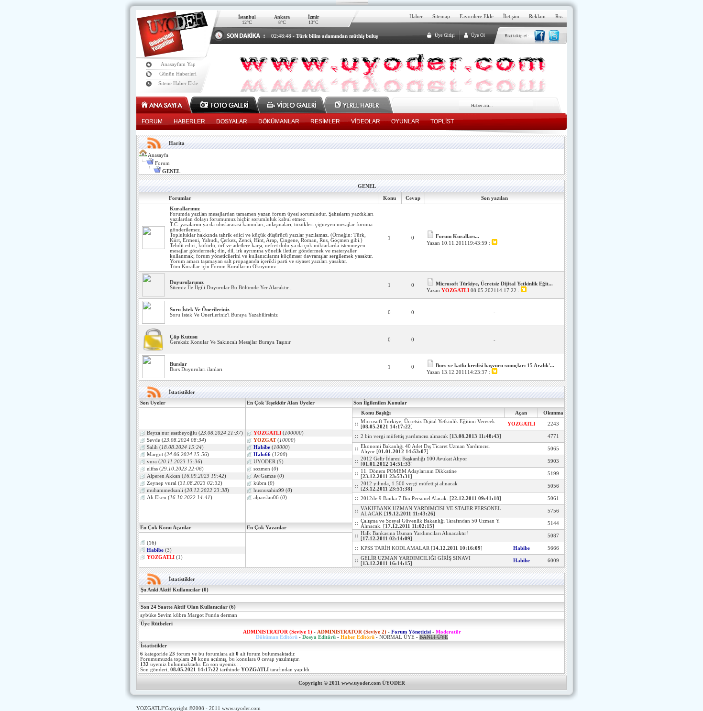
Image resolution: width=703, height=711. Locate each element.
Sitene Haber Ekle (178, 83)
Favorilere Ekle (477, 16)
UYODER (264, 461)
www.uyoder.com (241, 708)
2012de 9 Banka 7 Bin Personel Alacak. (404, 498)
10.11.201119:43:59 (465, 243)
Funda (212, 615)
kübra (259, 483)
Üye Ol (478, 35)
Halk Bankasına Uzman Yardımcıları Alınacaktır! (414, 533)
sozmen (261, 468)
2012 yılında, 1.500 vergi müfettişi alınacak (409, 483)
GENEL (367, 186)
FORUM (152, 121)
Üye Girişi (445, 35)
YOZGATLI (149, 708)
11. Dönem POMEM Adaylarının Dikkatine (409, 471)
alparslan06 (266, 497)
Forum (162, 163)
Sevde (153, 440)
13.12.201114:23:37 (465, 372)
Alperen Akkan (163, 476)
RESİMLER (325, 121)
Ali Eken (156, 497)
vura (152, 461)
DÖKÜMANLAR (278, 121)
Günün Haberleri (178, 74)
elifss (152, 468)
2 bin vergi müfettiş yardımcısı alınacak (404, 436)
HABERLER (189, 121)
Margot (155, 454)
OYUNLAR (405, 121)
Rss (558, 16)
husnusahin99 (268, 490)
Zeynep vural (161, 483)
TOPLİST (442, 121)
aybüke (148, 615)
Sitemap (441, 16)
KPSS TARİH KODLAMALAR (395, 548)
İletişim (511, 16)
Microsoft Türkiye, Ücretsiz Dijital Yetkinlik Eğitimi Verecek (428, 421)
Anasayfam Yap (178, 64)
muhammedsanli (165, 490)
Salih (153, 447)
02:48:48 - (324, 36)
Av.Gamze (264, 476)
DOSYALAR (231, 121)
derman (228, 615)
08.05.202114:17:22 (494, 290)
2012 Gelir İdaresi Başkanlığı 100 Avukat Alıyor (414, 458)
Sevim (165, 615)
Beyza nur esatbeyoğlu (172, 433)
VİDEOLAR (365, 121)
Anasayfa (158, 155)
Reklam (537, 16)
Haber (416, 16)
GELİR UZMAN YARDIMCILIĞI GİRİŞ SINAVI (416, 558)
